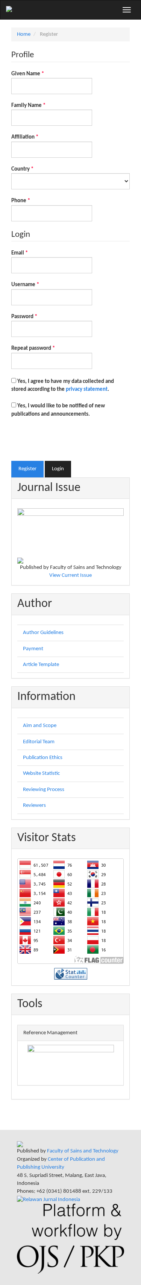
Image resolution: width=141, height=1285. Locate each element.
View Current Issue (70, 575)
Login (58, 469)
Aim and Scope (39, 726)
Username (35, 285)
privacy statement (87, 389)
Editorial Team (39, 742)
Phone (31, 201)
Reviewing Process (43, 790)
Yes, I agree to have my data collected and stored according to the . (62, 385)
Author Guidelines (43, 633)
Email (30, 253)
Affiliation (35, 137)
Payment (33, 649)
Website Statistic (41, 773)
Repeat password (43, 348)
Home (23, 34)
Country (33, 169)
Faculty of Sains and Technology (82, 1151)
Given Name (38, 74)
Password (34, 317)
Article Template (41, 665)
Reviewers (34, 805)
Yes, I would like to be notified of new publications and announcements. (58, 410)
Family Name (39, 105)
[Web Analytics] (70, 974)
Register (27, 469)
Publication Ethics (42, 758)
